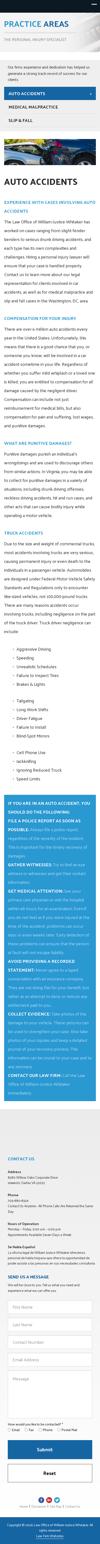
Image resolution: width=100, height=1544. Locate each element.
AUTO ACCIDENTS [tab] (26, 93)
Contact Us (72, 1506)
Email (16, 1429)
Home (24, 1506)
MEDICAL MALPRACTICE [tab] (33, 107)
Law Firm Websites (50, 1536)
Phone (47, 1429)
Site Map (55, 1506)
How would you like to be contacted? (35, 1424)
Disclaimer (39, 1506)
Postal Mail (69, 1429)
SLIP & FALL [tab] (20, 120)
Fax (31, 1429)
